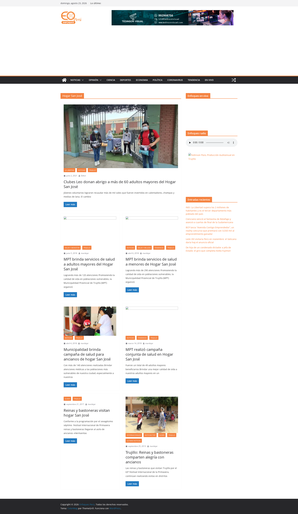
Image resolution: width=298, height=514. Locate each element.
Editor (83, 175)
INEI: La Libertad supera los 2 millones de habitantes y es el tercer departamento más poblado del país (208, 210)
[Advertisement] (149, 52)
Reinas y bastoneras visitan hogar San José (87, 413)
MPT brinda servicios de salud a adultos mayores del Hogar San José (89, 264)
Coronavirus (175, 79)
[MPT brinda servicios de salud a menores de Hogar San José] (152, 231)
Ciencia (111, 79)
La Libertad (69, 170)
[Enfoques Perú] (64, 80)
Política (157, 79)
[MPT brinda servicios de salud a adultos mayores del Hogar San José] (90, 231)
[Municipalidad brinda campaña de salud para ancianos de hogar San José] (90, 321)
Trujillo (92, 170)
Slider (67, 399)
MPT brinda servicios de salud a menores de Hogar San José (151, 261)
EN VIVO (209, 79)
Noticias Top (150, 435)
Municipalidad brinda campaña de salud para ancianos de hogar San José (87, 354)
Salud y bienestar (72, 248)
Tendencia (194, 79)
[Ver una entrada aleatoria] (233, 80)
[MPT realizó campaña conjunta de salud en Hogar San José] (152, 321)
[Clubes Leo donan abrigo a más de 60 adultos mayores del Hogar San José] (121, 136)
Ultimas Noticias (134, 441)
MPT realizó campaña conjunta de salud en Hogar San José (149, 354)
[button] (82, 80)
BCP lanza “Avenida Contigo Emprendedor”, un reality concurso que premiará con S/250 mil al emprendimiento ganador (210, 230)
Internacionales (134, 435)
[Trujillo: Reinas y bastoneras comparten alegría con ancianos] (152, 415)
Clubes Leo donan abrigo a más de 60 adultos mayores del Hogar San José (120, 184)
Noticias (75, 79)
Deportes (125, 79)
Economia (142, 79)
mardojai (85, 253)
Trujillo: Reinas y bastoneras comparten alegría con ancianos (149, 457)
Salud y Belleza (144, 248)
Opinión (93, 79)
